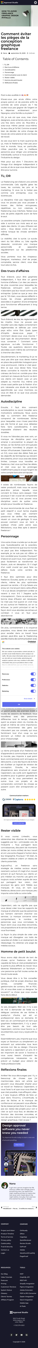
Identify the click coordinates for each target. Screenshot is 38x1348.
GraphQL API (25, 1277)
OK (19, 704)
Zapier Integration (27, 1296)
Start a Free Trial (19, 823)
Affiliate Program (7, 1300)
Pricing (3, 1284)
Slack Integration (26, 1300)
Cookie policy (6, 1243)
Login (3, 1253)
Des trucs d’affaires (12, 67)
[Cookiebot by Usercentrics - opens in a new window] (28, 642)
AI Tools (23, 1306)
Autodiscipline (10, 70)
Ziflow (22, 1234)
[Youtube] (21, 1334)
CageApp (23, 1237)
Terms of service (7, 1237)
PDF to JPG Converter (28, 1293)
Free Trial (19, 1145)
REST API (23, 1280)
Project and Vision (8, 1230)
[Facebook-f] (11, 1334)
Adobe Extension (26, 1290)
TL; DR (6, 65)
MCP (21, 1274)
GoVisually (23, 1230)
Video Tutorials (6, 1277)
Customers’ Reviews (8, 1287)
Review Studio (25, 1243)
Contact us (5, 1250)
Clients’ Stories (6, 1296)
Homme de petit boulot (13, 80)
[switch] (33, 679)
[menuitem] (22, 95)
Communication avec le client (16, 75)
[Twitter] (16, 1334)
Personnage (9, 72)
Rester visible (10, 77)
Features (4, 1280)
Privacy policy (6, 1240)
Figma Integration (27, 1287)
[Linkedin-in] (26, 1334)
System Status (6, 1290)
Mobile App (24, 1303)
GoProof (23, 1247)
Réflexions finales (11, 83)
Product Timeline (7, 1234)
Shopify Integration (27, 1284)
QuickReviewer (25, 1240)
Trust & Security (7, 1247)
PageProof (24, 1256)
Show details (28, 698)
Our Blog (4, 1274)
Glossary (4, 1293)
